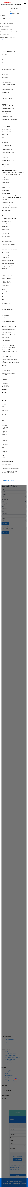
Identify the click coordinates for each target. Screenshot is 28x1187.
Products (6, 480)
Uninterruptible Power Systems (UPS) (11, 197)
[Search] (21, 8)
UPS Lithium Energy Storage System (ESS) (13, 172)
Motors (12, 480)
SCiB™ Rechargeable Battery (9, 170)
